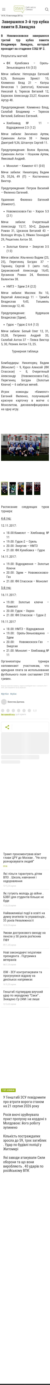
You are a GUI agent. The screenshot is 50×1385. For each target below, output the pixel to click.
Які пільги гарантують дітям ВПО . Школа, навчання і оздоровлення (22, 877)
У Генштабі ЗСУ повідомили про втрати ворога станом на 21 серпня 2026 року (24, 1101)
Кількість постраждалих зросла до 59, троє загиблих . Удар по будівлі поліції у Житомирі (24, 1142)
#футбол (5, 694)
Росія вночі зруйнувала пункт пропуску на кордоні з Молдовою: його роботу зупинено (24, 1121)
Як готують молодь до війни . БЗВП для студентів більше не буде (23, 897)
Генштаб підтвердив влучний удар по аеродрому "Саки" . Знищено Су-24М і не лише (23, 995)
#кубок (13, 694)
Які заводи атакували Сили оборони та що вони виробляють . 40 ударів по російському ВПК (24, 1164)
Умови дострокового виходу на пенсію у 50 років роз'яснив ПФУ (24, 936)
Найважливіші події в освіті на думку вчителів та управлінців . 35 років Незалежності (24, 916)
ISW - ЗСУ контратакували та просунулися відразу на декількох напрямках (22, 975)
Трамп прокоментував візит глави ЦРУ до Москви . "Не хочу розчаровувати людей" (25, 857)
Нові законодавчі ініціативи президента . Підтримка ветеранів (22, 956)
